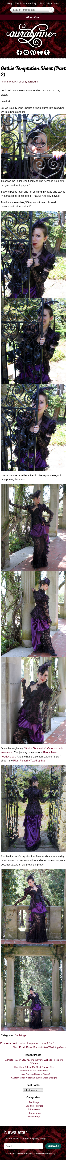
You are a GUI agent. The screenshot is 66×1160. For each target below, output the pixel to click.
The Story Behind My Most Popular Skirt (34, 1067)
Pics (42, 3)
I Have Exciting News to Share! (34, 1074)
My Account (53, 3)
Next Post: (39, 1047)
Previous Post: (27, 1043)
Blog (9, 3)
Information (34, 1109)
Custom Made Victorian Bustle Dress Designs (34, 1077)
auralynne (33, 81)
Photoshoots (34, 1113)
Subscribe (53, 1146)
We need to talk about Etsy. (34, 1070)
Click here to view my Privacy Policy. (40, 1154)
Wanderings (34, 1116)
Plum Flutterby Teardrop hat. (29, 760)
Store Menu (33, 17)
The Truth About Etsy (25, 3)
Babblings (20, 1035)
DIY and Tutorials (34, 1105)
